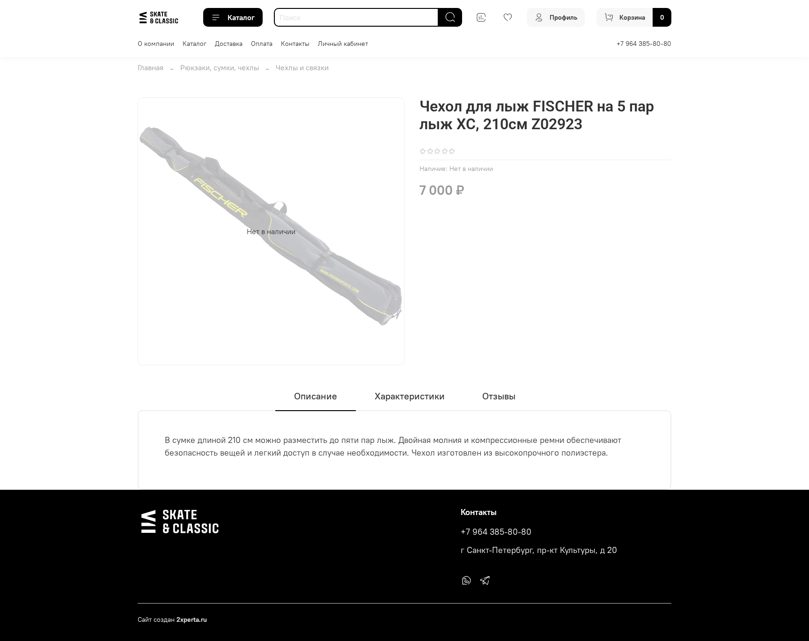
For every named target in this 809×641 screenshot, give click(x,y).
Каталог (241, 17)
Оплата (261, 43)
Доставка (229, 43)
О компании (156, 43)
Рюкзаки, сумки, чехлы (219, 67)
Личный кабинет (343, 43)
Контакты (295, 43)
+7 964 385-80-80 (644, 43)
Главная (150, 67)
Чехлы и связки (302, 67)
